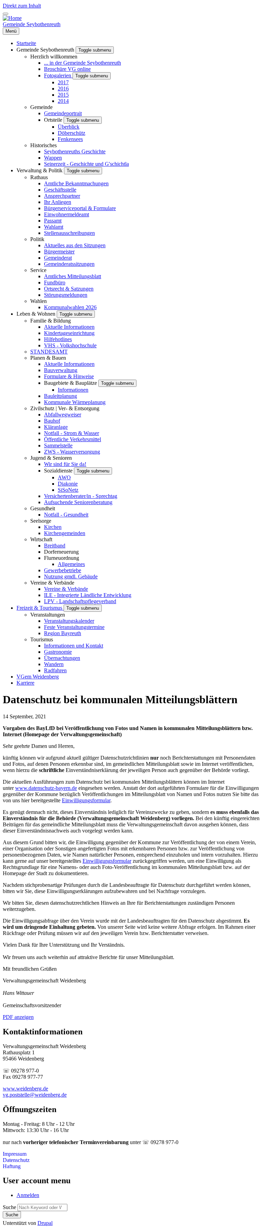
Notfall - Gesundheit (66, 515)
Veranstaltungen (47, 615)
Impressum (14, 1154)
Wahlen (38, 301)
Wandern (54, 664)
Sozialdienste (59, 471)
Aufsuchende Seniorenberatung (78, 502)
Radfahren (55, 670)
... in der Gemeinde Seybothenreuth (82, 63)
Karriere (25, 683)
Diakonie (68, 484)
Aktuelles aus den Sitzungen (75, 245)
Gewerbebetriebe (62, 570)
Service (38, 270)
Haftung (12, 1166)
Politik (37, 239)
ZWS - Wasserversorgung (72, 452)
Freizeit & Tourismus (40, 608)
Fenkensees (70, 139)
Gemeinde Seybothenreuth (31, 24)
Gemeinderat (58, 258)
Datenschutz (16, 1160)
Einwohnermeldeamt (66, 214)
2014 (63, 101)
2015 (63, 95)
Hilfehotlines (58, 339)
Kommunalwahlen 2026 (70, 307)
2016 (63, 88)
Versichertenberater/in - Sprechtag (80, 496)
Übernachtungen (62, 658)
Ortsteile (54, 120)
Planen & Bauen (48, 358)
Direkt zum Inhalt (22, 6)
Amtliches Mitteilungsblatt (72, 276)
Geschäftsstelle (60, 190)
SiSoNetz (68, 490)
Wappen (53, 158)
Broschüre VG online (67, 69)
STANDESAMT (49, 352)
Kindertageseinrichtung (69, 333)
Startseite (26, 43)
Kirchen (53, 527)
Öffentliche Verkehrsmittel (72, 439)
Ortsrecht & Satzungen (69, 289)
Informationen (73, 390)
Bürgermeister (59, 251)
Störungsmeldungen (65, 295)
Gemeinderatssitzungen (69, 264)
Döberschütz (71, 133)
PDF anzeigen (18, 1017)
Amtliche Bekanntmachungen (76, 183)
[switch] (5, 14)
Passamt (53, 221)
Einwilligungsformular (86, 800)
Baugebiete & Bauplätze (71, 383)
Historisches (43, 145)
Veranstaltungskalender (69, 621)
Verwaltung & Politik (40, 170)
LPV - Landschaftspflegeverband (80, 601)
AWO (64, 477)
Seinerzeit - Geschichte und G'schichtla (86, 164)
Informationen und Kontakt (73, 646)
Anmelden (27, 1195)
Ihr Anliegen (57, 202)
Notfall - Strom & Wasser (71, 433)
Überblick (68, 127)
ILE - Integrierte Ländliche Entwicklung (87, 595)
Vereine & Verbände (52, 583)
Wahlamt (53, 227)
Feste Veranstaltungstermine (74, 627)
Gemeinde (41, 107)
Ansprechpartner (62, 196)
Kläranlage (56, 427)
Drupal (45, 1223)
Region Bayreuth (62, 633)
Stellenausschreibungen (69, 233)
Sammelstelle (58, 445)
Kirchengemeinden (64, 533)
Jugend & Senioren (51, 458)
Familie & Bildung (50, 321)
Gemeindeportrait (63, 113)
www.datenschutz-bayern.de (46, 788)
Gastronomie (58, 652)
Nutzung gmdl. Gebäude (71, 576)
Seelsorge (40, 521)
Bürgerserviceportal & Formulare (80, 208)
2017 (63, 82)
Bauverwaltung (60, 370)
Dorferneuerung (61, 552)
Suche (9, 1207)
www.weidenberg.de (25, 1088)
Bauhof (52, 421)
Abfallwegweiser (62, 414)
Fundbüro (54, 282)
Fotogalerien (58, 75)
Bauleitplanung (60, 396)
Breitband (54, 545)
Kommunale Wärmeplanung (75, 402)
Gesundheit (42, 508)
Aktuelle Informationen (69, 327)
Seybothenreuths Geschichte (75, 151)
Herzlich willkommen (53, 56)
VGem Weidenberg (37, 676)
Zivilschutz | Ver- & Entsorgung (64, 408)
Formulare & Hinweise (69, 376)
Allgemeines (71, 564)
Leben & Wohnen (36, 314)
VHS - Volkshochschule (70, 345)
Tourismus (41, 639)
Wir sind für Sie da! (65, 464)
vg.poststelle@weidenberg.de (35, 1095)
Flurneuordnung (61, 558)
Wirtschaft (41, 539)
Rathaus (39, 177)
